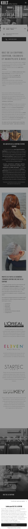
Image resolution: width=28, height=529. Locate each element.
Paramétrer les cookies (14, 527)
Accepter (14, 525)
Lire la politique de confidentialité (10, 522)
